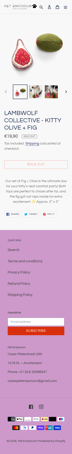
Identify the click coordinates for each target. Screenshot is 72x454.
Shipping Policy (20, 295)
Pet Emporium (28, 441)
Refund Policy (19, 284)
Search (14, 250)
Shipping (32, 143)
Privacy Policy (19, 272)
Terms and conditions (25, 261)
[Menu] (65, 7)
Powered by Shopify (51, 441)
